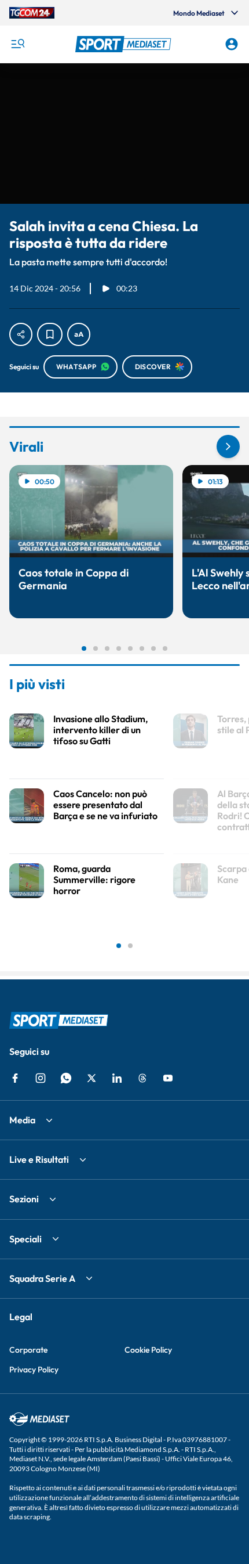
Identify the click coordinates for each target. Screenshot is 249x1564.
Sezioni (24, 1199)
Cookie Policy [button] (148, 1350)
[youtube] (168, 1078)
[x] (91, 1078)
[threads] (142, 1078)
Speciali (25, 1239)
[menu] (17, 44)
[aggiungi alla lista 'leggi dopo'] (50, 334)
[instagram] (40, 1078)
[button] (124, 44)
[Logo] (124, 44)
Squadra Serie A (42, 1278)
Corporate (28, 1350)
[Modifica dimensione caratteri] (78, 334)
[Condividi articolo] (20, 334)
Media (22, 1120)
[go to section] (228, 446)
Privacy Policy (33, 1369)
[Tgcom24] (31, 13)
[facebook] (15, 1078)
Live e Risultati (39, 1159)
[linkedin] (117, 1078)
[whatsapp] (66, 1078)
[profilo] (232, 44)
